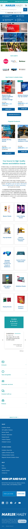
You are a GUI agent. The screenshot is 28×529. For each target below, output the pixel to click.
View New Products (14, 114)
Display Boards (5, 437)
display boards (10, 185)
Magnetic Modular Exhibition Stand (10, 457)
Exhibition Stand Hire (7, 450)
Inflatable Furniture (6, 441)
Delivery (4, 468)
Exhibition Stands (6, 427)
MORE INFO (8, 109)
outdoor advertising (20, 185)
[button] (3, 340)
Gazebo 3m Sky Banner (6, 140)
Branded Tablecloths (7, 434)
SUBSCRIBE (21, 493)
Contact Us (4, 473)
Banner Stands (5, 432)
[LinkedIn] (3, 503)
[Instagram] (7, 503)
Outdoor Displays (6, 439)
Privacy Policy (9, 526)
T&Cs (3, 526)
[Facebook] (11, 503)
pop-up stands (16, 183)
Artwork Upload (5, 470)
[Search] (25, 9)
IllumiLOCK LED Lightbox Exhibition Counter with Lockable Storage (7, 97)
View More (7, 212)
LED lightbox (9, 183)
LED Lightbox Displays (7, 430)
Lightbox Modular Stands (8, 452)
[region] (14, 340)
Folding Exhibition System (8, 455)
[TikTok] (15, 503)
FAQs (3, 465)
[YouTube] (20, 503)
